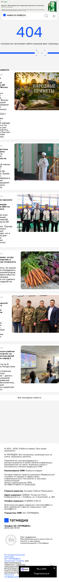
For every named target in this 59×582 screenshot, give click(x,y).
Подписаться (41, 573)
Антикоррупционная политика (14, 555)
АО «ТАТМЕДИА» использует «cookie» (14, 559)
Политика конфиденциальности (15, 575)
